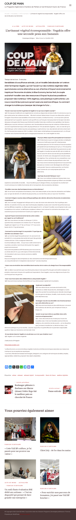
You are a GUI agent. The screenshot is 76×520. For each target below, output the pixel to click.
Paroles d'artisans (56, 26)
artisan (14, 375)
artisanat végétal (29, 375)
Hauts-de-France (51, 375)
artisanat (20, 375)
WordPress (16, 514)
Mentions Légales (24, 514)
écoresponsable (39, 375)
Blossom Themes (65, 511)
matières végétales (62, 375)
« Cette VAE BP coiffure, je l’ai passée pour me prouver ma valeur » (18, 451)
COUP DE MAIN (14, 3)
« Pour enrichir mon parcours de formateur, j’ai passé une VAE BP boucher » (55, 495)
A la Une (15, 26)
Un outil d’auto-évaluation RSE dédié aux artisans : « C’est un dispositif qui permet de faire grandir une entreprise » (18, 493)
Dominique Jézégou (29, 38)
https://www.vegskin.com (12, 345)
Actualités (40, 26)
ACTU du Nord (27, 26)
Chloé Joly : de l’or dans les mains (55, 450)
